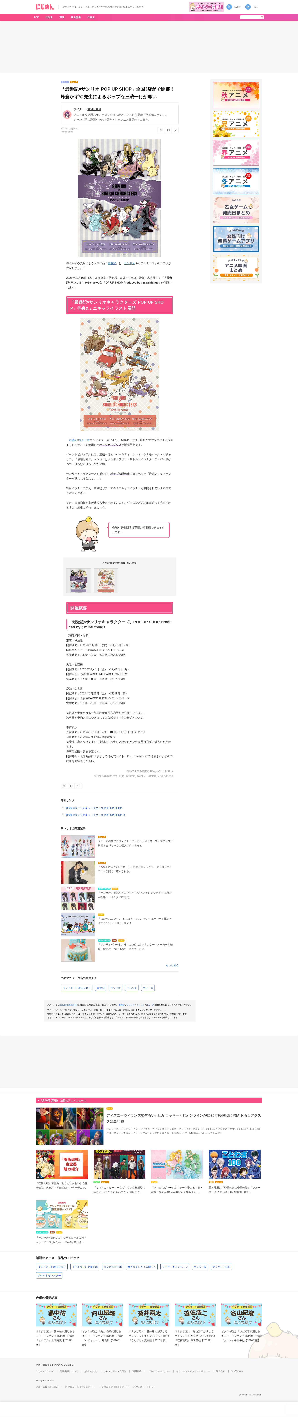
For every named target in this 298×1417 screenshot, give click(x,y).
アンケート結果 (221, 1266)
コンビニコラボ (113, 1266)
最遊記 (112, 263)
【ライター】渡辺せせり (76, 987)
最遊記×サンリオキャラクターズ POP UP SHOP (94, 808)
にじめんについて (45, 1371)
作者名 (91, 17)
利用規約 (136, 1371)
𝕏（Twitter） (237, 1371)
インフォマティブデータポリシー (193, 1371)
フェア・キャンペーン (175, 1266)
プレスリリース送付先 (115, 1371)
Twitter (237, 7)
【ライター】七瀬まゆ (85, 1266)
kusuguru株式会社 (68, 1005)
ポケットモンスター (49, 1275)
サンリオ (129, 263)
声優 (61, 17)
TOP (36, 17)
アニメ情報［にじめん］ (48, 1387)
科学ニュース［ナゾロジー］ (80, 1387)
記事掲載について (69, 1371)
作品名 (49, 17)
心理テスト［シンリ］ (144, 1387)
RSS (255, 7)
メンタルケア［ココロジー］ (113, 1387)
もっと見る (172, 965)
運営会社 (220, 1371)
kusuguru (41, 1380)
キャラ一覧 (200, 1266)
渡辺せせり (94, 109)
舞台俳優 (76, 17)
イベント (132, 987)
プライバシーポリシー (159, 1371)
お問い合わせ (91, 1371)
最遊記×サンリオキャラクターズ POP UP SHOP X (95, 814)
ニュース (148, 987)
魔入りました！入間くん (142, 1266)
